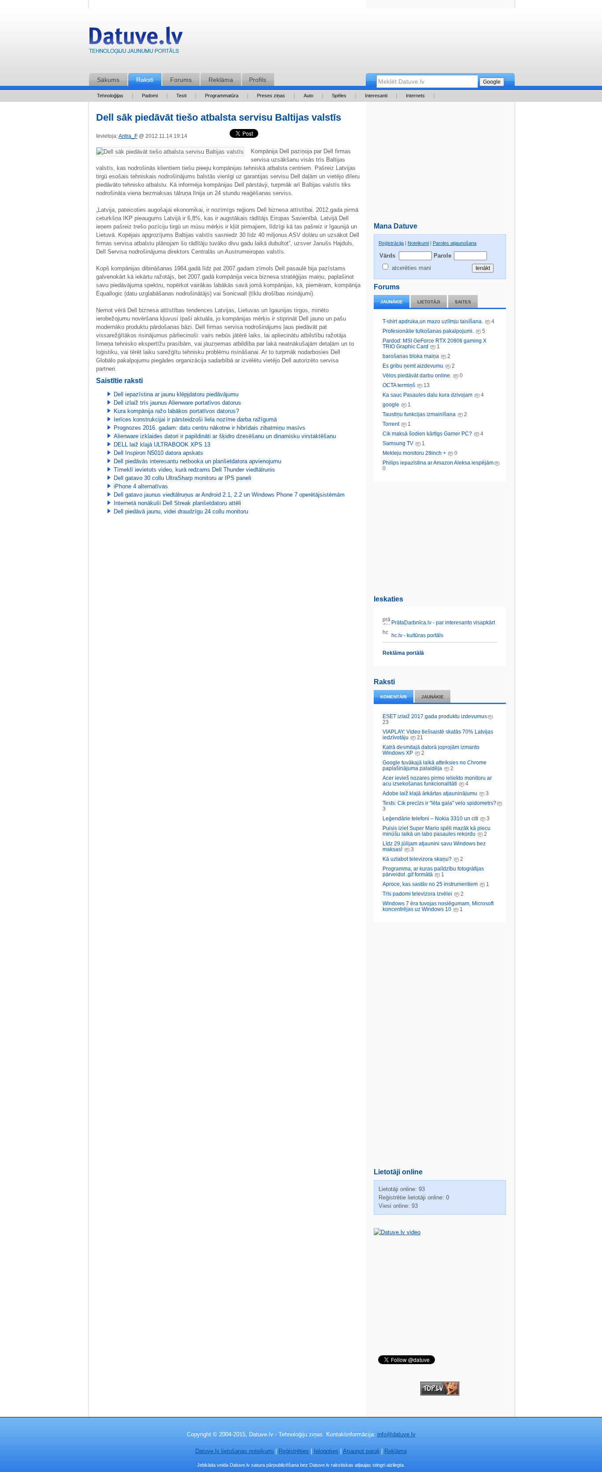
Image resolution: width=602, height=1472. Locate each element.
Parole (442, 255)
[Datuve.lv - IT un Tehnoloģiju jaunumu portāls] (135, 42)
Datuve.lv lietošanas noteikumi (234, 1451)
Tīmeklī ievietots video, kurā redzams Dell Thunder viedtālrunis (194, 469)
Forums (181, 79)
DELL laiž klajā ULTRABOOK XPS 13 (162, 444)
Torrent (391, 424)
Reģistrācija (391, 243)
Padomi (150, 95)
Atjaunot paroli (361, 1451)
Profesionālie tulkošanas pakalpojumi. (429, 331)
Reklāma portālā (403, 653)
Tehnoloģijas (110, 95)
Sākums (108, 79)
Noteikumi (418, 243)
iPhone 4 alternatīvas (141, 486)
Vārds (387, 255)
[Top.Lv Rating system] (439, 1393)
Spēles (339, 95)
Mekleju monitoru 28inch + (414, 453)
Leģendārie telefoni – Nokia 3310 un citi (430, 818)
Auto (308, 95)
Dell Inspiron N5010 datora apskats (158, 453)
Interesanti (376, 95)
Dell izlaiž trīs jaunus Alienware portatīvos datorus (177, 402)
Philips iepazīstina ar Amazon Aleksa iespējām (438, 463)
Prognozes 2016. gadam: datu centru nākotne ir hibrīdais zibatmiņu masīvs (209, 427)
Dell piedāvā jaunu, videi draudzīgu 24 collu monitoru (181, 511)
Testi (181, 95)
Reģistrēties (294, 1451)
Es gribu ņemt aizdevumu (413, 366)
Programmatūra (221, 95)
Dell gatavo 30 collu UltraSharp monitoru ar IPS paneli (182, 478)
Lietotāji (428, 301)
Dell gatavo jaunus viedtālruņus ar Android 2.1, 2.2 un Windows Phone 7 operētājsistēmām (229, 494)
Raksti (144, 79)
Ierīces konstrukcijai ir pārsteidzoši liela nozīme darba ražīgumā (195, 419)
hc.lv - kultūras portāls (416, 635)
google (391, 405)
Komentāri (393, 696)
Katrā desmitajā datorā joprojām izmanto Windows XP (431, 750)
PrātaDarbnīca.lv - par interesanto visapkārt (442, 623)
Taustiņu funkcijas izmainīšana (419, 414)
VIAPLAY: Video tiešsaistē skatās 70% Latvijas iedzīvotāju (438, 735)
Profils (257, 79)
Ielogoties (326, 1451)
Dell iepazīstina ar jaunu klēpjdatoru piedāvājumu (176, 394)
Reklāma (220, 79)
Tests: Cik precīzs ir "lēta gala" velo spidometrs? (439, 803)
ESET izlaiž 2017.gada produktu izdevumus (435, 716)
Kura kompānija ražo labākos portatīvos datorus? (176, 411)
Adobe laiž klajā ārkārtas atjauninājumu (430, 793)
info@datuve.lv (396, 1434)
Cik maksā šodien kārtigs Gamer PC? (427, 434)
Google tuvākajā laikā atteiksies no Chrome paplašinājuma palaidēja (435, 765)
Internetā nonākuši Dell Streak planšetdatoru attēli (177, 503)
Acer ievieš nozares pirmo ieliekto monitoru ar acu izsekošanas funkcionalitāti (437, 781)
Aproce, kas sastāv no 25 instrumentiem (430, 884)
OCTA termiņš (399, 385)
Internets (415, 95)
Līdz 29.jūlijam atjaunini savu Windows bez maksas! (434, 846)
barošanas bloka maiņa (411, 356)
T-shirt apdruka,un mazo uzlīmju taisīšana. (433, 321)
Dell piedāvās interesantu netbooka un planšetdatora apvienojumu (197, 461)
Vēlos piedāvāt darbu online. (417, 376)
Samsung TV (399, 443)
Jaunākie (391, 301)
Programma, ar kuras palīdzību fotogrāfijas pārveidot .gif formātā (433, 872)
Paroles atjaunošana (454, 243)
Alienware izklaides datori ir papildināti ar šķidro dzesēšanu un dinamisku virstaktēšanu (225, 436)
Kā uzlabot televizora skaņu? (417, 859)
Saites (463, 301)
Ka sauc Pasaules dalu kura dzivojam (427, 395)
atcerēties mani (411, 268)
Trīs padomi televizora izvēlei (417, 894)
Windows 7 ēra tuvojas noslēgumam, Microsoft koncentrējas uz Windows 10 (438, 906)
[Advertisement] (440, 536)
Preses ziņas (271, 95)
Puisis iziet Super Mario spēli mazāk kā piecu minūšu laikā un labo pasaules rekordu (437, 831)
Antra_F (128, 136)
